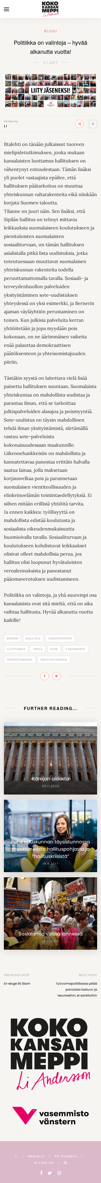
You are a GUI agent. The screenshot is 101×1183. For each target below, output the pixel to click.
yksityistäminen (53, 659)
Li (5, 126)
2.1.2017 (51, 62)
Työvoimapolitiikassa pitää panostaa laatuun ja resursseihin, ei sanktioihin (76, 989)
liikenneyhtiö (60, 638)
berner (12, 638)
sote (54, 649)
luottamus (16, 649)
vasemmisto (75, 649)
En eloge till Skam (17, 983)
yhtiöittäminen (20, 659)
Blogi (50, 31)
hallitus (33, 638)
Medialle (36, 1156)
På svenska (66, 1156)
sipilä (37, 649)
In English (44, 1162)
